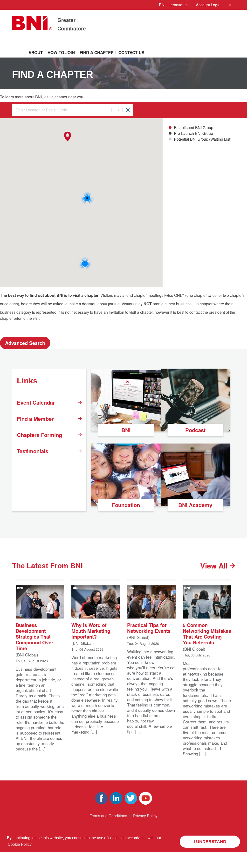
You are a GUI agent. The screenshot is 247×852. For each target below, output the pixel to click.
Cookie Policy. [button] (20, 844)
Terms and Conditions (108, 815)
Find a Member (35, 418)
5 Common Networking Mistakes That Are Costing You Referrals (207, 633)
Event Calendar (36, 402)
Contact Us (131, 52)
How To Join (61, 52)
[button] (67, 136)
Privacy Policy (145, 815)
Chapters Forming (39, 435)
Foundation (126, 505)
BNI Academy (195, 505)
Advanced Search (25, 342)
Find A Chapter (97, 52)
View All (215, 565)
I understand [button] (210, 841)
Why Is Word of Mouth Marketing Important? (90, 630)
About (35, 52)
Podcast (195, 430)
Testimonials (32, 451)
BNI (125, 430)
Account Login (208, 4)
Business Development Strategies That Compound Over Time (34, 636)
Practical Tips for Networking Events (149, 627)
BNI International (173, 4)
